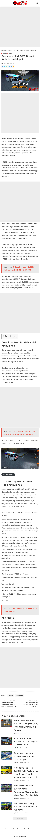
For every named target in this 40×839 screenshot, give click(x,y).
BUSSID (5, 53)
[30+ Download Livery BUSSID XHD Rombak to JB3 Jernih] (6, 806)
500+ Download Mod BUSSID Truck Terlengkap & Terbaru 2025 (26, 741)
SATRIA (3, 63)
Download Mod (8, 474)
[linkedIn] (9, 66)
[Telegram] (11, 66)
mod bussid (20, 695)
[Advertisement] (20, 27)
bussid (11, 695)
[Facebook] (2, 66)
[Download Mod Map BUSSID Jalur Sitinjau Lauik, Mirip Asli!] (6, 755)
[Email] (13, 66)
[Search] (36, 3)
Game (10, 53)
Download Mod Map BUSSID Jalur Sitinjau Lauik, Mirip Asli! (24, 756)
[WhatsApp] (7, 66)
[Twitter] (5, 66)
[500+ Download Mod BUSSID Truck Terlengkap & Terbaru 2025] (6, 741)
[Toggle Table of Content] (14, 336)
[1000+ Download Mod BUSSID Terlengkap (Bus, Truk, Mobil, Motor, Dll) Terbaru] (6, 723)
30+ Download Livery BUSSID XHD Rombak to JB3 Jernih (25, 806)
